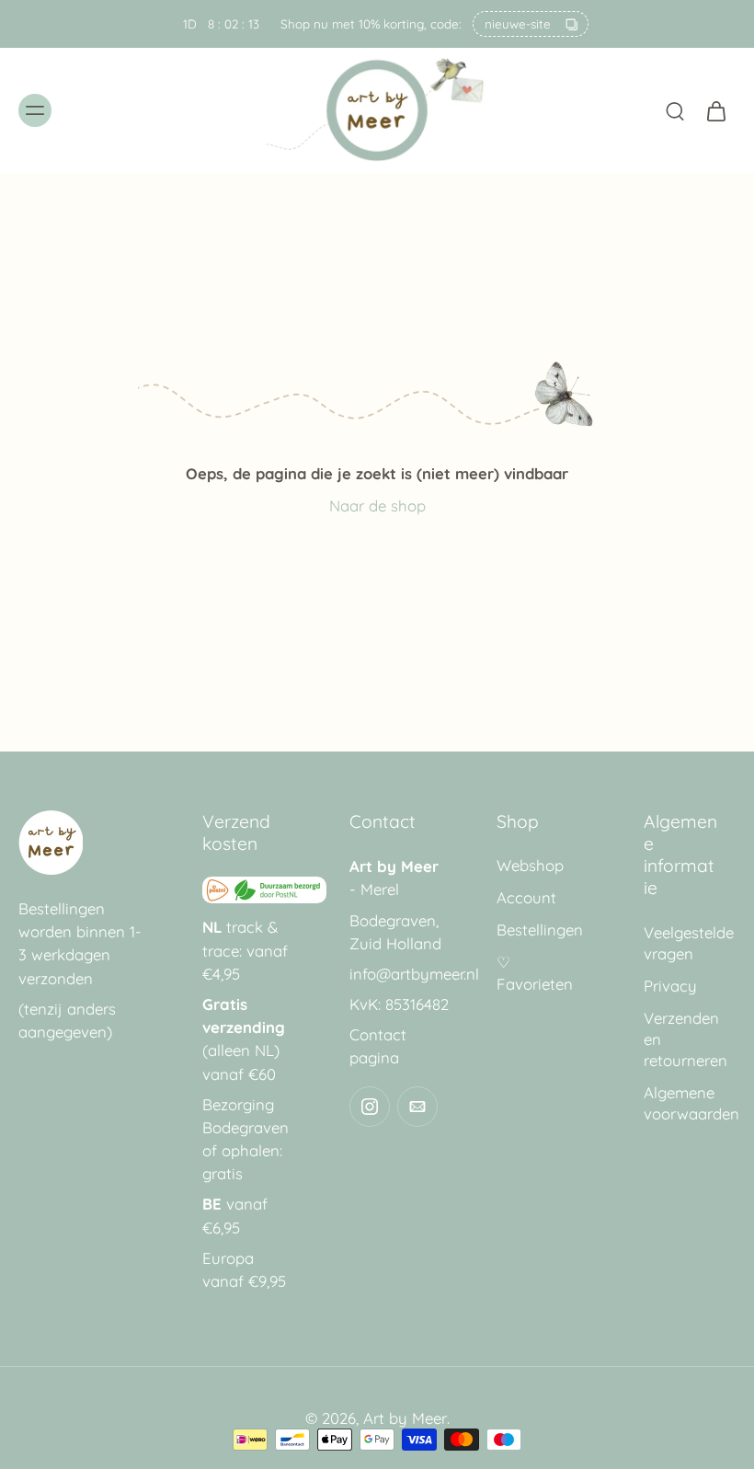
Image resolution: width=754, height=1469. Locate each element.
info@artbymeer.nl (414, 973)
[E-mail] (417, 1105)
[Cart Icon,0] (715, 110)
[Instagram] (369, 1105)
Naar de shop (377, 505)
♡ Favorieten (535, 972)
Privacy (670, 985)
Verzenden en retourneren (685, 1039)
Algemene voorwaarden (690, 1103)
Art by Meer (405, 1418)
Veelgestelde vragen (689, 942)
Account (526, 897)
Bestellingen (540, 929)
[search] (675, 110)
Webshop (530, 865)
